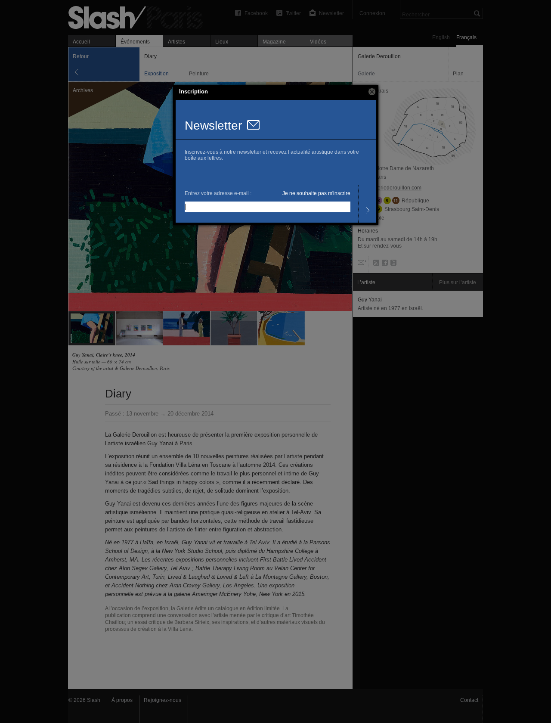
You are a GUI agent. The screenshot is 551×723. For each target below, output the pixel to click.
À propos (122, 700)
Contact (469, 700)
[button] (371, 91)
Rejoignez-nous (162, 700)
